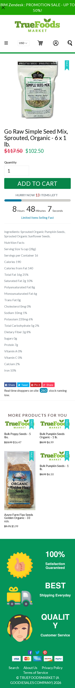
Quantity (10, 162)
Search (14, 668)
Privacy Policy (52, 668)
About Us (30, 668)
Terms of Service (35, 672)
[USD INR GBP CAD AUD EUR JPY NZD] (23, 43)
